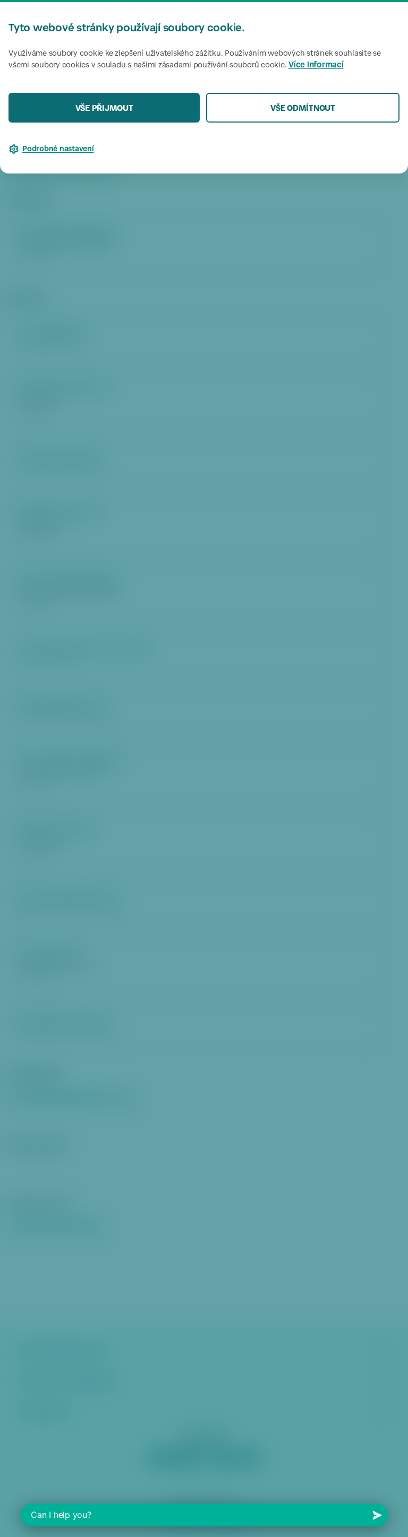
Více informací (316, 66)
